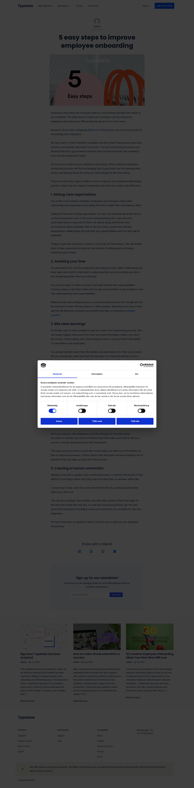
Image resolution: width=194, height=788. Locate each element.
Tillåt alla (135, 421)
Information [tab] (96, 374)
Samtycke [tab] (57, 374)
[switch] (82, 411)
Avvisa (59, 421)
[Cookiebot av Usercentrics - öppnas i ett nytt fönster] (141, 365)
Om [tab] (136, 374)
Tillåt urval (97, 421)
